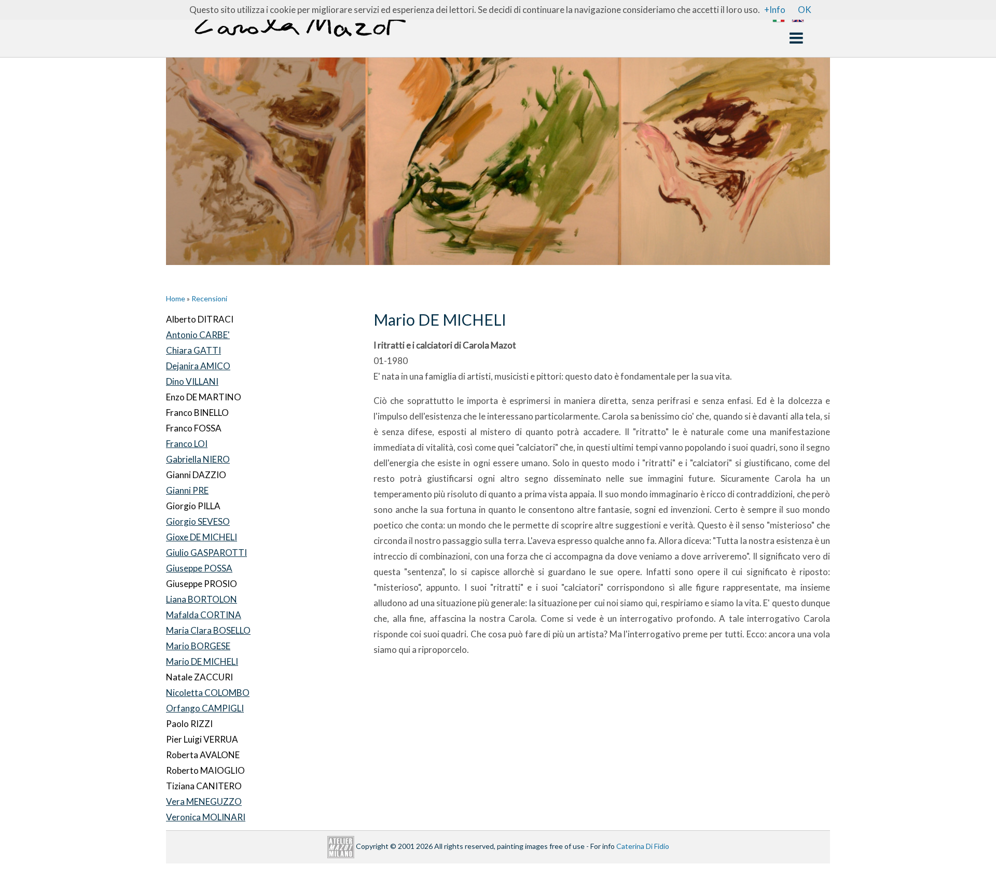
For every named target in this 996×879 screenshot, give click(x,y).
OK (804, 9)
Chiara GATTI (193, 350)
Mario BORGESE (198, 645)
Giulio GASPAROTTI (206, 552)
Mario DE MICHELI (202, 661)
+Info (774, 9)
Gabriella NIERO (198, 459)
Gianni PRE (187, 490)
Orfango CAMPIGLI (205, 708)
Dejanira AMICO (198, 365)
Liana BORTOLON (201, 599)
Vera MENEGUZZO (204, 801)
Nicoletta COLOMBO (208, 692)
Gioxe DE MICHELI (201, 537)
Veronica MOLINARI (205, 817)
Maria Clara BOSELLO (208, 630)
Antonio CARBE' (198, 334)
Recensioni (209, 298)
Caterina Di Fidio (642, 846)
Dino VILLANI (192, 381)
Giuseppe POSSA (199, 568)
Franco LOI (187, 443)
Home (175, 298)
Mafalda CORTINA (203, 614)
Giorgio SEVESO (198, 521)
